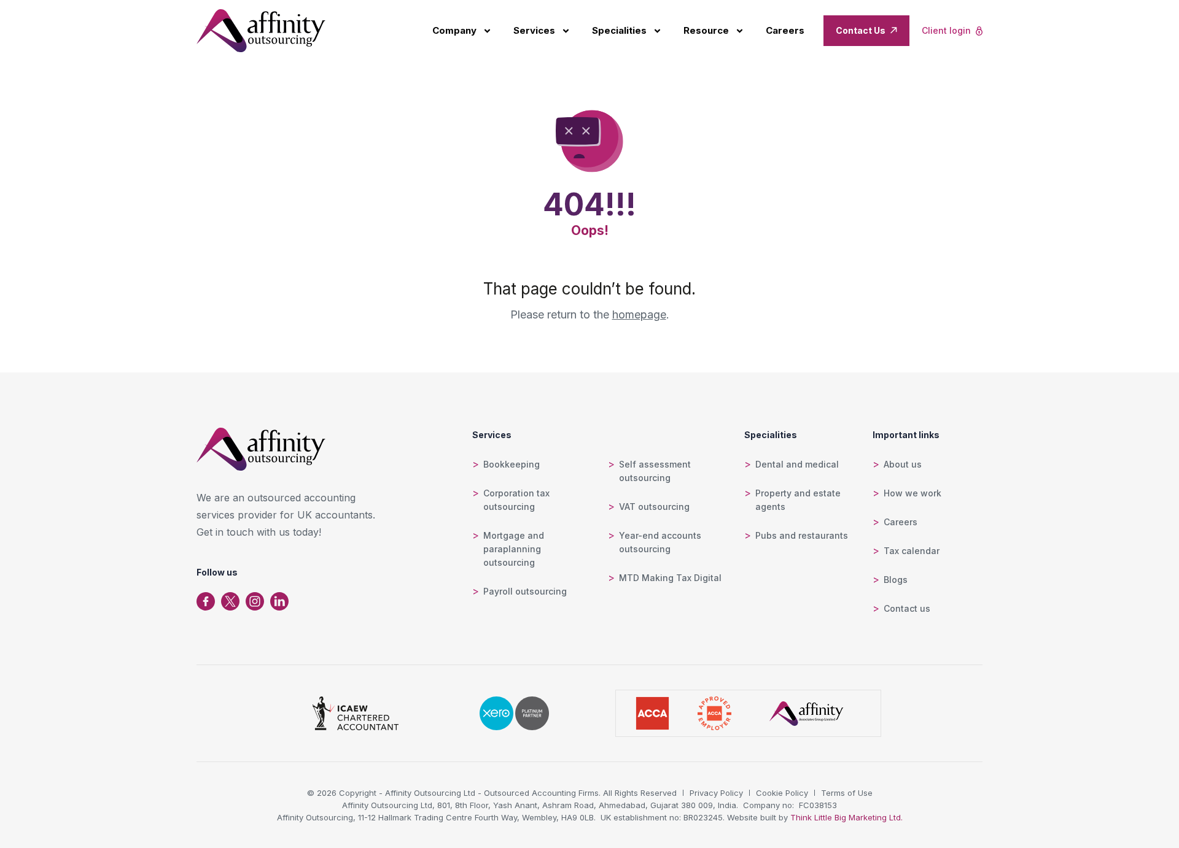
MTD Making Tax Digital (670, 577)
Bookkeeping (511, 464)
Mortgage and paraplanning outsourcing (513, 549)
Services (534, 30)
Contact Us (860, 30)
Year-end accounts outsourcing (660, 542)
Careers (785, 30)
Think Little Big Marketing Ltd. (846, 817)
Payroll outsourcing (525, 591)
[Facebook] (205, 601)
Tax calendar (912, 550)
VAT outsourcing (654, 506)
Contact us (907, 608)
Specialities (619, 30)
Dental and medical (797, 464)
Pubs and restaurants (801, 535)
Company (454, 30)
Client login (946, 30)
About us (903, 464)
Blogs (896, 579)
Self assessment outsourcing (655, 471)
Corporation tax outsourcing (516, 500)
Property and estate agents (798, 500)
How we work (912, 493)
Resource (706, 30)
